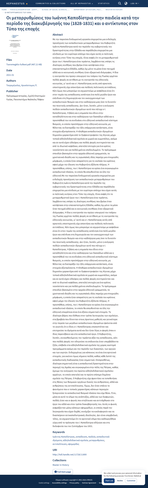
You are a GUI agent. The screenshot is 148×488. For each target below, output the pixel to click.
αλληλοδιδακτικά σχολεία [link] (75, 440)
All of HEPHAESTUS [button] (81, 3)
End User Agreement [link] (89, 483)
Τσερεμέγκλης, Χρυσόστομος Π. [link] (21, 85)
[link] (27, 65)
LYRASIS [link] (89, 480)
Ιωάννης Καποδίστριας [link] (64, 436)
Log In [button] (134, 3)
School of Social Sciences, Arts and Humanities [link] (56, 9)
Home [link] (4, 9)
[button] (119, 3)
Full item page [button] (64, 471)
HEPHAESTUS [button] (15, 3)
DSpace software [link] (62, 480)
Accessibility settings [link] (59, 483)
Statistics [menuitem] (103, 3)
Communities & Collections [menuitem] (51, 3)
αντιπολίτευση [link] (60, 444)
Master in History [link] (114, 9)
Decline (120, 480)
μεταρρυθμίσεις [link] (96, 440)
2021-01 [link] (10, 75)
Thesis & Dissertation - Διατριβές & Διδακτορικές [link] (24, 9)
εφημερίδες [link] (73, 444)
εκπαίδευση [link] (81, 436)
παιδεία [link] (92, 436)
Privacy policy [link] (74, 483)
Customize (131, 480)
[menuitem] (82, 3)
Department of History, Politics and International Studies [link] (88, 9)
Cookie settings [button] (44, 483)
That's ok (109, 480)
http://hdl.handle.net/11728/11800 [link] (70, 454)
